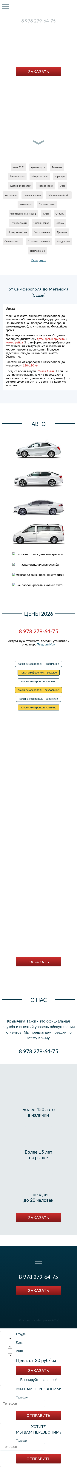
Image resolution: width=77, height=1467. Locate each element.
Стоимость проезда (39, 241)
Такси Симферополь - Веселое (39, 672)
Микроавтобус (39, 176)
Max (46, 26)
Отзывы (60, 213)
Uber (62, 185)
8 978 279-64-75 (38, 20)
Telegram (34, 26)
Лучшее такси (19, 222)
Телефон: (22, 1397)
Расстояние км (42, 232)
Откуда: (21, 1334)
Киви (46, 213)
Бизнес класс (17, 176)
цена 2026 (18, 167)
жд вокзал (11, 195)
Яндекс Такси (45, 185)
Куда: (19, 1342)
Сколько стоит (47, 204)
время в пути (38, 167)
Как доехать (63, 241)
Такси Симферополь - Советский (38, 698)
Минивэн (57, 167)
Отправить (38, 1416)
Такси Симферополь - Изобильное (38, 663)
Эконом (60, 222)
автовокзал (25, 204)
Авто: (20, 1350)
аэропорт (60, 176)
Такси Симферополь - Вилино (38, 681)
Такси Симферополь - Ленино (38, 707)
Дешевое (62, 232)
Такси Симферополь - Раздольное (38, 690)
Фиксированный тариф (23, 213)
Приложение (37, 250)
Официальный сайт (58, 195)
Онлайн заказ (41, 222)
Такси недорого (32, 195)
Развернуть (38, 260)
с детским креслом (20, 185)
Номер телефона (17, 232)
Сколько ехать (12, 241)
